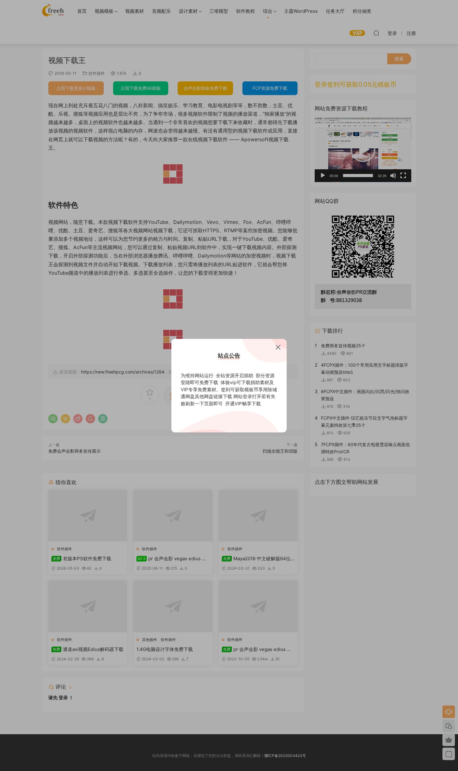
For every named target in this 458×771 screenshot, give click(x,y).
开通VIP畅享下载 (243, 404)
